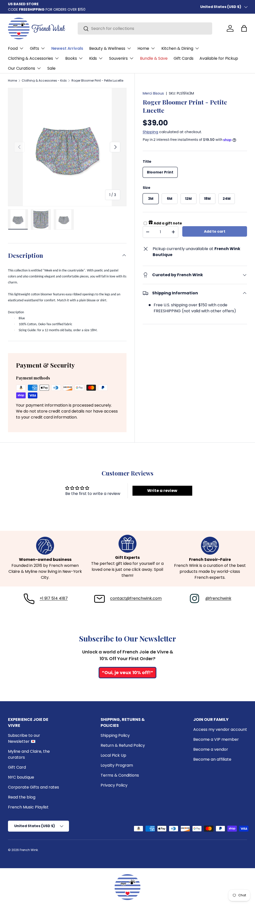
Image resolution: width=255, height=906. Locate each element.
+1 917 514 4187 (54, 598)
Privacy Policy (114, 785)
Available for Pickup (218, 58)
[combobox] (145, 28)
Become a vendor (210, 749)
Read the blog (21, 797)
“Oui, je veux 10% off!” (127, 672)
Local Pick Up (113, 755)
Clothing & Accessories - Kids (44, 80)
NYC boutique (21, 777)
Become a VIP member (216, 739)
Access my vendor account (220, 729)
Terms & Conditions (120, 775)
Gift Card (17, 767)
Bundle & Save (154, 58)
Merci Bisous (153, 93)
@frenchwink (218, 598)
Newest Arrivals (67, 48)
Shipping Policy (115, 735)
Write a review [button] (162, 490)
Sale (51, 68)
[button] (244, 28)
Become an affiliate (212, 759)
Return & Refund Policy (123, 745)
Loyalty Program (117, 765)
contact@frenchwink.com (136, 598)
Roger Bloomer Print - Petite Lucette (97, 80)
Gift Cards (183, 58)
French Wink (29, 850)
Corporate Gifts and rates (33, 787)
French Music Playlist (28, 807)
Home (12, 80)
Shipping (150, 131)
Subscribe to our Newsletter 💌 (24, 738)
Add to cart (214, 231)
